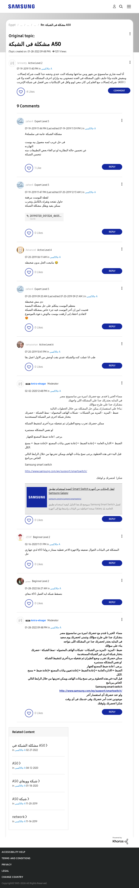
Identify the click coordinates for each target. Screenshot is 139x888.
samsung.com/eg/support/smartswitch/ (65, 499)
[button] (124, 62)
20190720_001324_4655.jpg (47, 215)
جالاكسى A (46, 68)
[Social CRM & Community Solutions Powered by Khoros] (120, 840)
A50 (15, 763)
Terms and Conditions (16, 858)
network (18, 817)
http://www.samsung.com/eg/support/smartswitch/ (56, 471)
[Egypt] (21, 6)
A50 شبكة (19, 799)
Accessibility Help (13, 852)
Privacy (7, 864)
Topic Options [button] (124, 33)
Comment (119, 90)
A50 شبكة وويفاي (24, 781)
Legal (5, 870)
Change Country (12, 877)
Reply (112, 166)
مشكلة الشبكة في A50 (28, 745)
